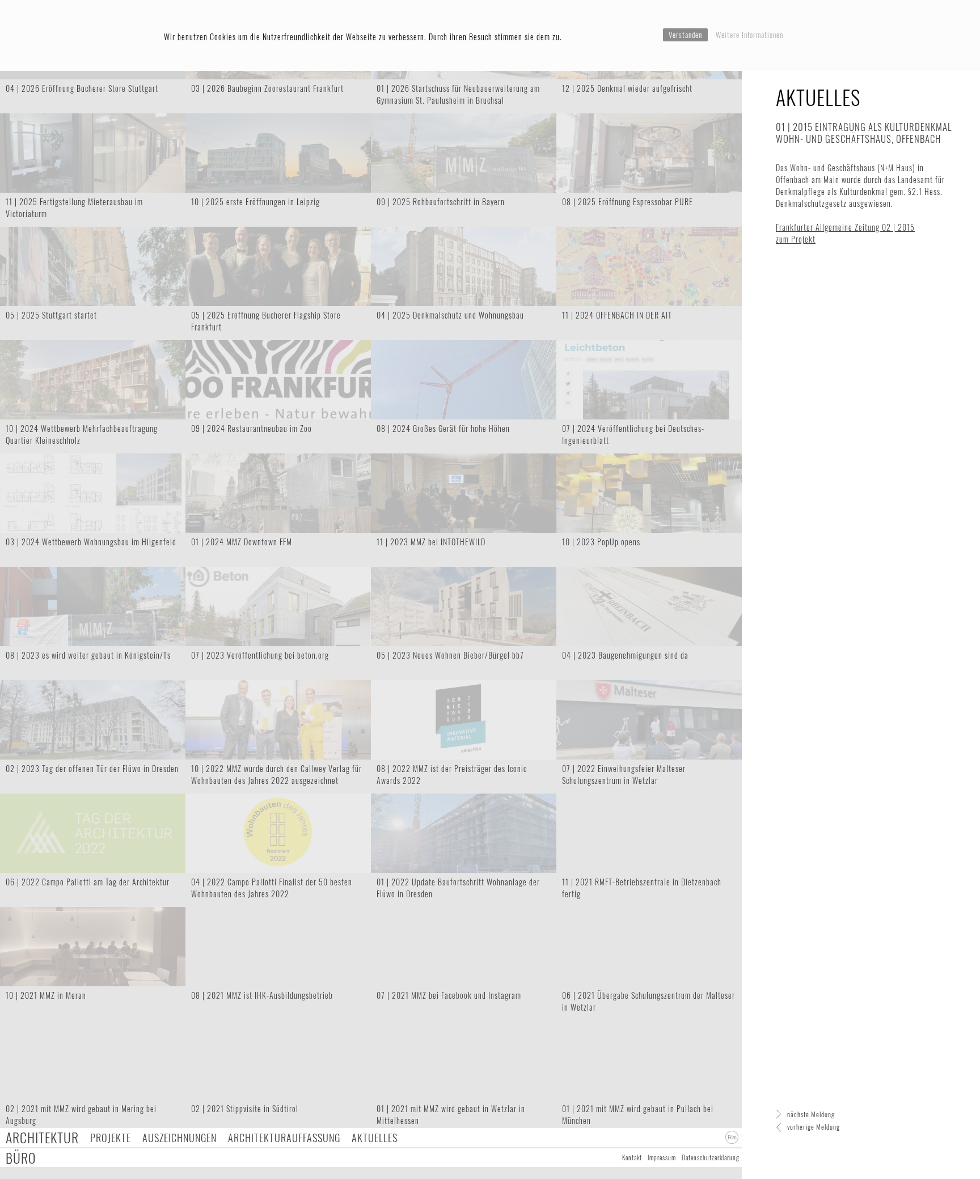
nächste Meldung (811, 1114)
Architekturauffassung (284, 1137)
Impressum (662, 1157)
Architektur (42, 1137)
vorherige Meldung (813, 1126)
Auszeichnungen (179, 1137)
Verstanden (685, 34)
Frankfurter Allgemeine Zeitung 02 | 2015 (845, 227)
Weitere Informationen (749, 34)
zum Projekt (796, 239)
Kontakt (632, 1157)
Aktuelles (375, 1137)
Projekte (110, 1137)
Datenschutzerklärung (711, 1157)
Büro (21, 1157)
